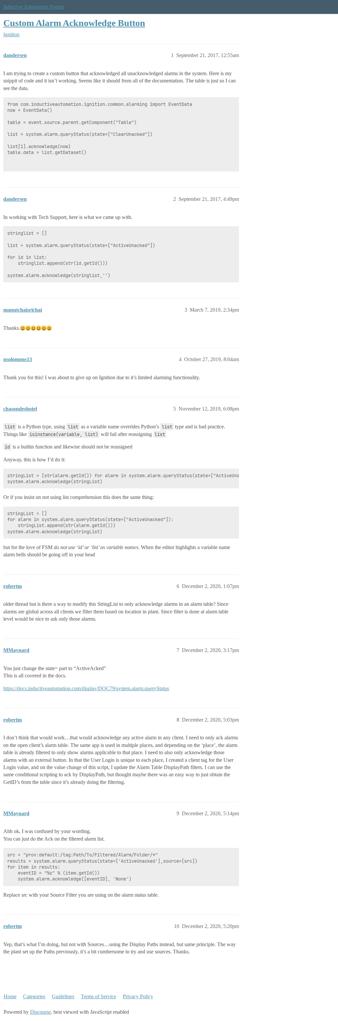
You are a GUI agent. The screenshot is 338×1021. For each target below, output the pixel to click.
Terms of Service (98, 996)
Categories (34, 996)
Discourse (40, 1012)
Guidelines (63, 996)
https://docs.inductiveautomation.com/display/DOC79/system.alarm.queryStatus (86, 688)
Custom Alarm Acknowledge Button (74, 23)
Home (10, 996)
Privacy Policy (138, 996)
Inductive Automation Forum (33, 7)
